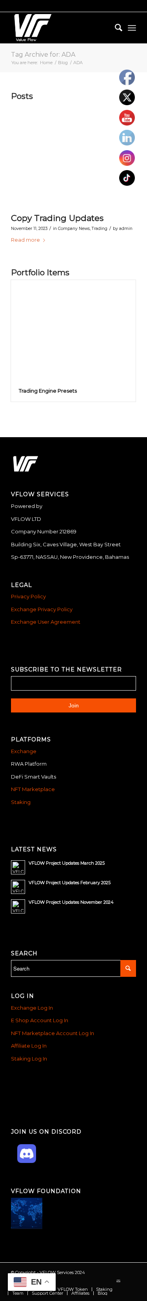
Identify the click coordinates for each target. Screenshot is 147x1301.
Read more (25, 240)
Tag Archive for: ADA (43, 54)
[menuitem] (114, 27)
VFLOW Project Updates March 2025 (67, 863)
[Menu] (132, 27)
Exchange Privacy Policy (42, 609)
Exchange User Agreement (45, 622)
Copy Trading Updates (57, 218)
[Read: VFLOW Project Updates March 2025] (18, 867)
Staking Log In (29, 1058)
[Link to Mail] (118, 1281)
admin (125, 228)
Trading (99, 228)
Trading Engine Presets (48, 391)
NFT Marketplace (33, 789)
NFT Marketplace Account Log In (52, 1033)
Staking (21, 802)
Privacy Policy (28, 596)
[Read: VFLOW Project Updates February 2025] (18, 887)
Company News (74, 228)
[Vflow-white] (61, 27)
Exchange (23, 751)
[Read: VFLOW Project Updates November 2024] (18, 906)
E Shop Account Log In (39, 1020)
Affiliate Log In (29, 1046)
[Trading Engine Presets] (73, 330)
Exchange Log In (32, 1008)
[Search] (114, 27)
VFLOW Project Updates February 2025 (70, 882)
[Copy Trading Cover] (63, 156)
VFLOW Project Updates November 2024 (71, 902)
